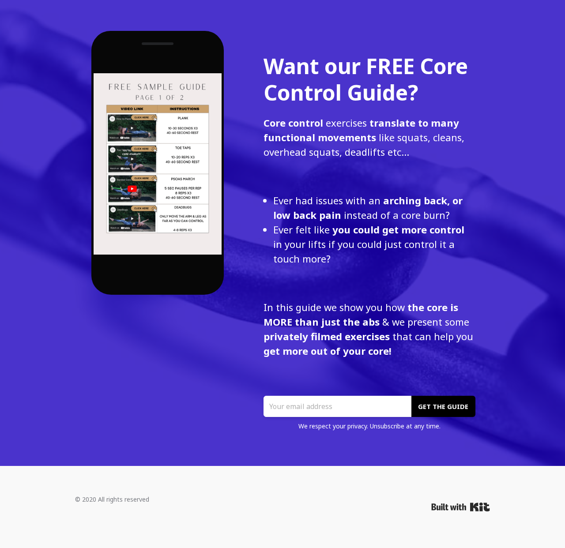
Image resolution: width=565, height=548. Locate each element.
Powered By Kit (460, 507)
